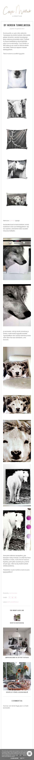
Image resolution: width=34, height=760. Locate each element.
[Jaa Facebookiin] (9, 597)
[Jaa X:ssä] (12, 597)
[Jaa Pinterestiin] (15, 597)
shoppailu (14, 602)
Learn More (14, 758)
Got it (22, 758)
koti (8, 602)
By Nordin (12, 220)
